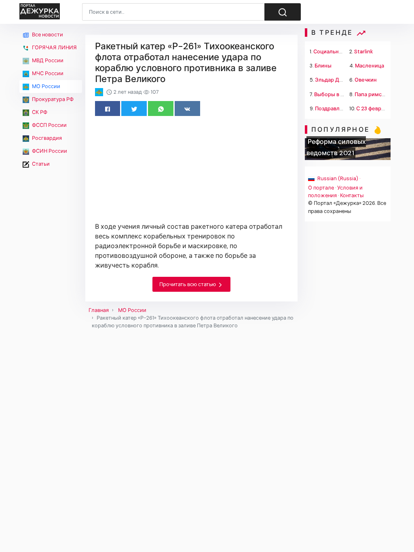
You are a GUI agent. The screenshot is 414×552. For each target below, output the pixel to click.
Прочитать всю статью (188, 284)
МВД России (47, 60)
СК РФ (39, 112)
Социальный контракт (342, 51)
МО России (45, 86)
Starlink (363, 51)
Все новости (47, 34)
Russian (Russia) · (338, 178)
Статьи (40, 163)
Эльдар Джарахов (338, 79)
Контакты (352, 195)
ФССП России (49, 125)
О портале (321, 187)
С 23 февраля (373, 108)
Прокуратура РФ (52, 99)
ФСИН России (49, 150)
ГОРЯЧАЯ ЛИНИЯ (54, 47)
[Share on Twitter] (134, 108)
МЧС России (47, 73)
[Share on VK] (187, 108)
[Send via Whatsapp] (160, 108)
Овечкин (366, 79)
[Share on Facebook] (107, 108)
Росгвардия (46, 138)
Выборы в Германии (340, 94)
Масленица (369, 65)
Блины (323, 65)
